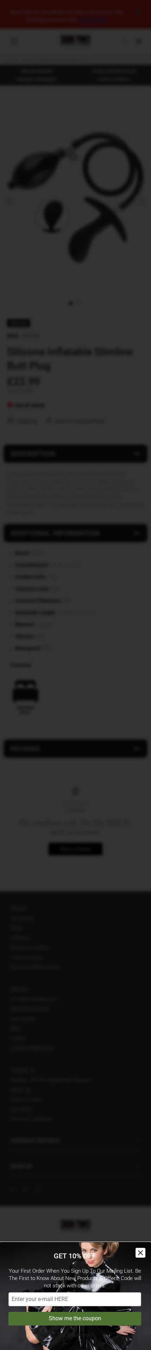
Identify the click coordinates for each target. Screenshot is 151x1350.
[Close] (140, 1253)
